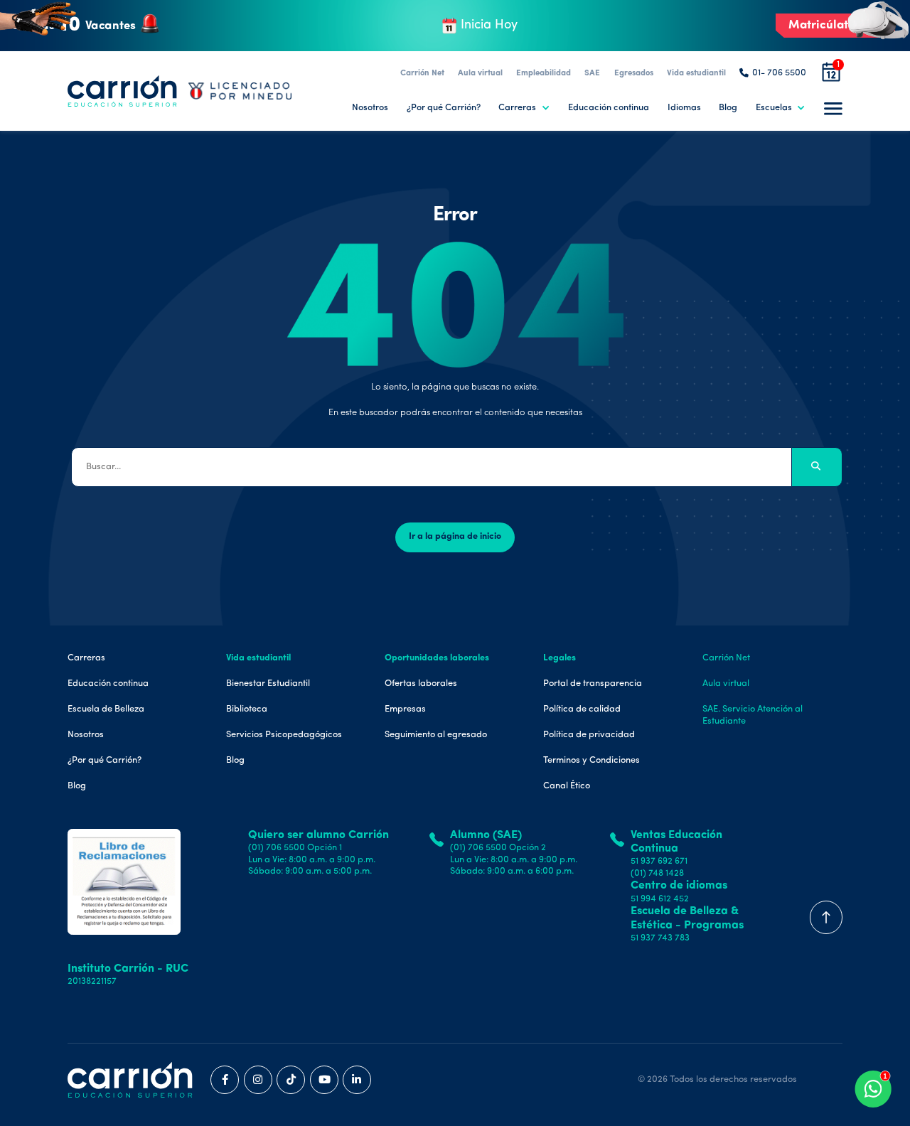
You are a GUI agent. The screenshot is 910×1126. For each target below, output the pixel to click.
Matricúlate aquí (835, 25)
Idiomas (684, 107)
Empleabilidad (543, 73)
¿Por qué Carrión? (444, 107)
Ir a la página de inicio (455, 536)
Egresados (633, 73)
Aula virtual (480, 73)
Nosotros (370, 107)
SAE (592, 73)
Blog (728, 107)
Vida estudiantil (696, 73)
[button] (524, 108)
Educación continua (608, 107)
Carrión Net (422, 73)
